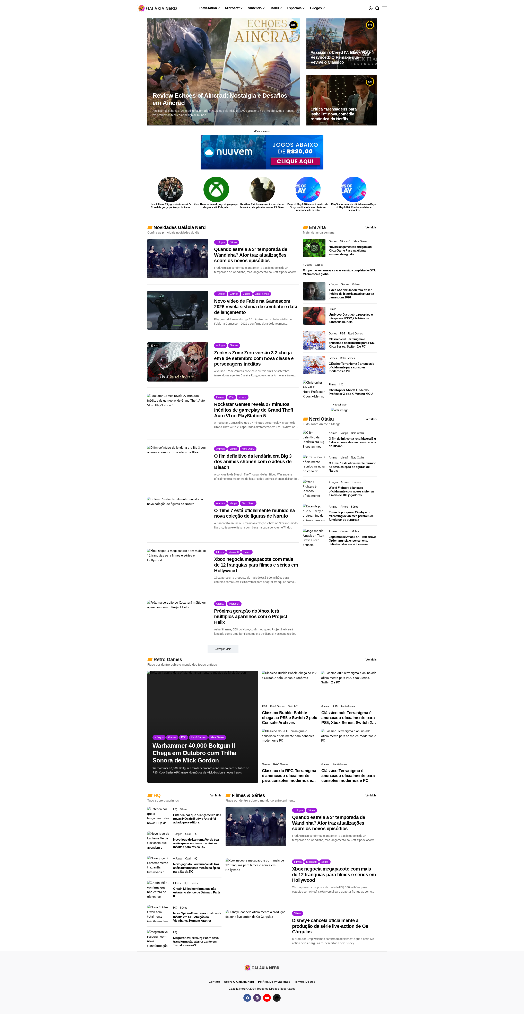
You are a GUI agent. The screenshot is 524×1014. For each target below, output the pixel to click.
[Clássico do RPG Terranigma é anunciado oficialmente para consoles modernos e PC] (289, 744)
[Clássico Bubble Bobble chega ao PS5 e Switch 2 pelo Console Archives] (289, 686)
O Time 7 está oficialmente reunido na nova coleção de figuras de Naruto (254, 513)
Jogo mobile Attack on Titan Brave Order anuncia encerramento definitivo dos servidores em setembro (352, 540)
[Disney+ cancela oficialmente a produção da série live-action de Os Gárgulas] (256, 929)
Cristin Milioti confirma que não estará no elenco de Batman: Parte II (196, 892)
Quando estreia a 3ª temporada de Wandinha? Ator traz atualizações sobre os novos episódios (250, 255)
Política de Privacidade (274, 981)
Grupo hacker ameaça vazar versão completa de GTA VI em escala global (339, 272)
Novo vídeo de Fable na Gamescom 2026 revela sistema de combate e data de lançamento (255, 306)
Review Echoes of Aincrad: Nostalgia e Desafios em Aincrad (219, 99)
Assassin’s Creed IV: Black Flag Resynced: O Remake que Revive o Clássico (340, 57)
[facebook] (247, 998)
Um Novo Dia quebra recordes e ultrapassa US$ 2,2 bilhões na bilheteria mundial (351, 318)
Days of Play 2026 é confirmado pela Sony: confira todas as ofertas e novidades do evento (307, 207)
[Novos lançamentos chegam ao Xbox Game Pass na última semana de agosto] (314, 248)
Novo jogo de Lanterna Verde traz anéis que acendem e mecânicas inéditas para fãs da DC (196, 843)
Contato (214, 981)
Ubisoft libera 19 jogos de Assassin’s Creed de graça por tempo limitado (170, 206)
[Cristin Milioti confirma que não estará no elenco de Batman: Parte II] (158, 890)
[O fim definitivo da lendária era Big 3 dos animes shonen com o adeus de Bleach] (177, 465)
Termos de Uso (304, 981)
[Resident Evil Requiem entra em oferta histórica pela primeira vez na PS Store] (262, 189)
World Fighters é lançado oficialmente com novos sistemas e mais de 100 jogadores (351, 491)
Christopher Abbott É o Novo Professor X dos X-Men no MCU (351, 391)
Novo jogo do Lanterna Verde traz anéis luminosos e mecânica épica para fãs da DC (196, 867)
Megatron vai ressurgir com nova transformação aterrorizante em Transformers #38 (196, 941)
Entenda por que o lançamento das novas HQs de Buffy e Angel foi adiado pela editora (197, 818)
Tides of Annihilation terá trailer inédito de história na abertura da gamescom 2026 (351, 293)
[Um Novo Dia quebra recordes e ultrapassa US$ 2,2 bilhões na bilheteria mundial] (314, 316)
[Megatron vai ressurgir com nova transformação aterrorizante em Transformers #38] (158, 939)
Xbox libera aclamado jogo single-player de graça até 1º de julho (216, 206)
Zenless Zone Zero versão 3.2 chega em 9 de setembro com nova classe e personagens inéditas (254, 358)
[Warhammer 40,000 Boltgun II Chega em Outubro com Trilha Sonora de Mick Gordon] (202, 727)
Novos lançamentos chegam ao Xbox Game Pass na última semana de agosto (350, 250)
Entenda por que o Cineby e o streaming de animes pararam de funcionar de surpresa (351, 515)
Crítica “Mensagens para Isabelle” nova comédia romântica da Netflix (334, 114)
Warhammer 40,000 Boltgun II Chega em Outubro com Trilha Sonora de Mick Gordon (194, 753)
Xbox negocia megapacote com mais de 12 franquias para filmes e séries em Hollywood (256, 565)
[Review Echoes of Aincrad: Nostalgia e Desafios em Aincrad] (223, 71)
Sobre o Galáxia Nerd (239, 981)
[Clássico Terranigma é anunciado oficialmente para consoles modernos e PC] (314, 365)
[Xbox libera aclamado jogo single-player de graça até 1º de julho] (216, 189)
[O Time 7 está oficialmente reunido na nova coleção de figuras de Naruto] (177, 516)
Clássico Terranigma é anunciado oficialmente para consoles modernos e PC (351, 367)
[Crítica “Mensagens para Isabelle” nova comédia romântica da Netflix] (341, 100)
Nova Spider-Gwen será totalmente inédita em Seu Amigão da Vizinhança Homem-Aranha (197, 916)
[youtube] (267, 998)
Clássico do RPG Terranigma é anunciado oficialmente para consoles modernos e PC (289, 775)
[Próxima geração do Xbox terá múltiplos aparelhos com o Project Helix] (177, 620)
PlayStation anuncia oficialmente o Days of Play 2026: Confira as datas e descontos (353, 207)
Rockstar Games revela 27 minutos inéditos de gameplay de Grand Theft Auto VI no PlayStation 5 (253, 410)
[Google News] (277, 998)
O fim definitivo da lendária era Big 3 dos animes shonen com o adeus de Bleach (253, 461)
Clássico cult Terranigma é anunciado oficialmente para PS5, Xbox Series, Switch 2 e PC (351, 342)
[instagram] (257, 998)
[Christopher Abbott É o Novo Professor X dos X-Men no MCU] (314, 389)
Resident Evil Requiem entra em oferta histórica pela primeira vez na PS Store (262, 206)
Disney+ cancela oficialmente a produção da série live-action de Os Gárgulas (330, 926)
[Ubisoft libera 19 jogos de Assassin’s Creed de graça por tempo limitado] (170, 189)
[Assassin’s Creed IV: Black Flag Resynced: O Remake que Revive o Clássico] (341, 43)
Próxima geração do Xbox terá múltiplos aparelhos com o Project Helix (250, 616)
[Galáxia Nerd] (157, 8)
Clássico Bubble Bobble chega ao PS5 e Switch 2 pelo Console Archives (289, 717)
